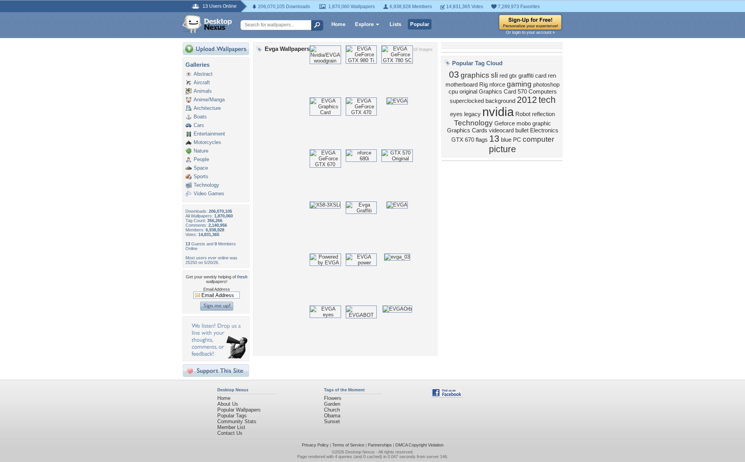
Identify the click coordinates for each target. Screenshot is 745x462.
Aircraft (202, 82)
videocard (501, 130)
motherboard (461, 85)
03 (454, 74)
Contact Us (230, 433)
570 (522, 92)
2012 (527, 100)
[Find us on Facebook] (447, 396)
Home (338, 24)
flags (482, 140)
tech (547, 100)
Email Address (216, 289)
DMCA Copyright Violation (419, 445)
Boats (200, 117)
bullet (521, 130)
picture (502, 149)
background (500, 101)
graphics (475, 75)
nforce (497, 85)
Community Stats (236, 421)
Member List (231, 427)
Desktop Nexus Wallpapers (207, 24)
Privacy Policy (315, 445)
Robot (522, 114)
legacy (472, 114)
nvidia (498, 111)
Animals (203, 91)
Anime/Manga (209, 99)
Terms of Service (348, 445)
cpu (453, 92)
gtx (513, 76)
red (503, 76)
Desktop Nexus (360, 452)
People (201, 159)
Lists (395, 24)
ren (552, 76)
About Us (227, 404)
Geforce (504, 123)
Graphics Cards (467, 130)
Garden (332, 404)
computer (538, 139)
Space (201, 168)
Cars (199, 125)
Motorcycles (207, 142)
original (468, 92)
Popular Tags (232, 416)
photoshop (546, 85)
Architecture (207, 108)
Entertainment (209, 134)
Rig (483, 85)
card (540, 76)
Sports (201, 176)
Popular (419, 24)
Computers (542, 92)
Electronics (544, 130)
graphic (541, 123)
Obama (332, 416)
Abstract (203, 74)
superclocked (467, 101)
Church (332, 410)
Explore (364, 24)
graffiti (526, 76)
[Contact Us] (218, 357)
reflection (543, 114)
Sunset (332, 421)
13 (494, 139)
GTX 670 (462, 140)
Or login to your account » (530, 32)
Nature (201, 151)
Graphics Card (497, 92)
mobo (523, 123)
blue (506, 140)
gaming (519, 84)
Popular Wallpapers (239, 410)
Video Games (209, 193)
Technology (206, 185)
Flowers (332, 398)
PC (517, 140)
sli (494, 75)
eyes (456, 114)
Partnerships (380, 445)
